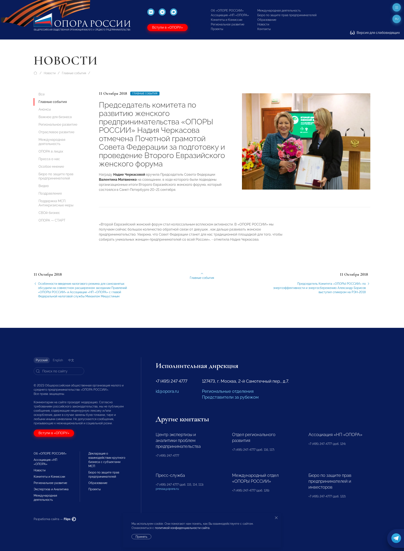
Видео (44, 186)
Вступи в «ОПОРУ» (167, 27)
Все (42, 94)
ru (397, 18)
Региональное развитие (227, 24)
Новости (263, 24)
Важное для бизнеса (55, 117)
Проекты (217, 29)
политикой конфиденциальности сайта (182, 528)
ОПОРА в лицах (51, 151)
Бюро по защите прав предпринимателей (286, 15)
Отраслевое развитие (56, 132)
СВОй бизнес (49, 213)
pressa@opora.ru (167, 488)
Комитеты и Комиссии (226, 19)
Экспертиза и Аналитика (51, 489)
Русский (42, 360)
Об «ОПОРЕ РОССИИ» (227, 10)
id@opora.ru (167, 391)
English (58, 360)
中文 (71, 360)
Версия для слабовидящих (378, 33)
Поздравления (50, 193)
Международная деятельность (279, 10)
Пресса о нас (49, 159)
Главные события (74, 73)
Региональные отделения (228, 391)
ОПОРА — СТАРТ (52, 220)
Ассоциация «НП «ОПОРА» (230, 15)
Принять (141, 536)
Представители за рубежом (230, 397)
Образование (266, 19)
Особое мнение (51, 167)
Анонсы (45, 109)
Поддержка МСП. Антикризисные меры (56, 203)
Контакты (264, 29)
